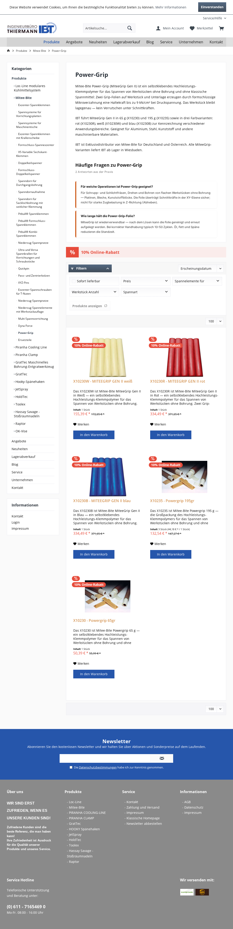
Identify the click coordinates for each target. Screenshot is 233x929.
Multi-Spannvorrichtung (33, 319)
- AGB (186, 802)
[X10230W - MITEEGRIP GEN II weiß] (107, 357)
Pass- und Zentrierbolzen (34, 276)
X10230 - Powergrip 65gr (94, 620)
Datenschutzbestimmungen (98, 767)
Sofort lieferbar (88, 281)
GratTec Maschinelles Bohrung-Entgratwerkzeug (34, 364)
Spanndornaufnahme (31, 192)
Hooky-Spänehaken (30, 381)
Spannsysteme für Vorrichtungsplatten (28, 114)
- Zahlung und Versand (142, 807)
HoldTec (21, 396)
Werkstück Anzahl (85, 292)
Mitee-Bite (23, 98)
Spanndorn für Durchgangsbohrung (29, 183)
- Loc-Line (74, 802)
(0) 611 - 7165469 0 (26, 907)
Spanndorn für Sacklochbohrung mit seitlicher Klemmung (29, 203)
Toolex (20, 404)
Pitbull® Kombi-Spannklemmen (27, 234)
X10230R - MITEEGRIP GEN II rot (177, 381)
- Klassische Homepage (142, 818)
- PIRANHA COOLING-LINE (86, 812)
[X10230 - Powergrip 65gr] (107, 596)
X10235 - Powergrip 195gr (172, 500)
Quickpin (23, 268)
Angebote (19, 441)
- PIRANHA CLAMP (80, 818)
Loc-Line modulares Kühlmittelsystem (29, 88)
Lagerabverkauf (23, 456)
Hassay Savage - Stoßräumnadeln (27, 414)
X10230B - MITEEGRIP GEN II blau (102, 500)
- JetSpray (74, 834)
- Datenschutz (192, 807)
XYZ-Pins (23, 283)
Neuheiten (20, 449)
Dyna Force (25, 326)
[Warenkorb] (221, 28)
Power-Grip (25, 333)
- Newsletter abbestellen (143, 823)
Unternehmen (22, 480)
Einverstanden (212, 7)
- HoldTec (74, 840)
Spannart (130, 292)
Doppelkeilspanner (30, 163)
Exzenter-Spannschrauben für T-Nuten (34, 292)
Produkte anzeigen (87, 306)
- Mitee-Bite (76, 807)
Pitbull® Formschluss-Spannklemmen (31, 223)
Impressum (20, 528)
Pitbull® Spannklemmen (33, 214)
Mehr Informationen (170, 7)
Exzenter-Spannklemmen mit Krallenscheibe (33, 136)
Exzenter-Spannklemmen (34, 105)
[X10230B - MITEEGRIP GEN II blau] (107, 476)
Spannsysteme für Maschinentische (28, 125)
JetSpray (21, 389)
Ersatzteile (25, 340)
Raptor (20, 423)
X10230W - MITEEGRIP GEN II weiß (102, 381)
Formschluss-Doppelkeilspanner (28, 172)
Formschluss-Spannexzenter (36, 145)
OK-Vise (21, 431)
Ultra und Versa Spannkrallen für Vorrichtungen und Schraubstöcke (28, 255)
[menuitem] (196, 18)
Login (16, 522)
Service (17, 472)
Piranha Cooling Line (31, 347)
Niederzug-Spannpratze (33, 243)
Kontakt (17, 487)
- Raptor (73, 861)
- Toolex (73, 845)
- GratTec (74, 823)
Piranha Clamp (26, 355)
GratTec (21, 374)
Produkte (19, 78)
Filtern (80, 268)
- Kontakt (131, 802)
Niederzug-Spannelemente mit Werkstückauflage (34, 310)
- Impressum (134, 812)
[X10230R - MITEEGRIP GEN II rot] (184, 357)
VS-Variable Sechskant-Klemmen (31, 154)
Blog (15, 464)
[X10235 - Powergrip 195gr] (184, 476)
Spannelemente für (189, 281)
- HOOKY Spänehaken (83, 829)
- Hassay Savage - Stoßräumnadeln (80, 853)
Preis (127, 281)
